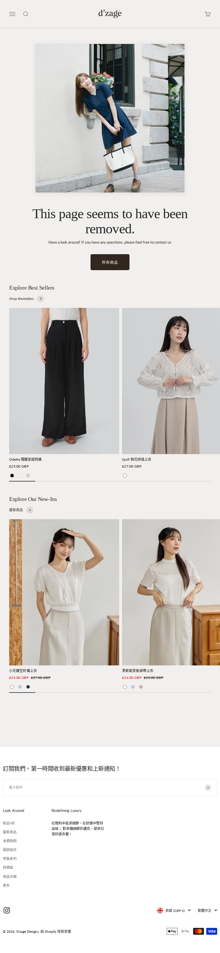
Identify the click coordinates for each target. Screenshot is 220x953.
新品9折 (9, 823)
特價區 (8, 867)
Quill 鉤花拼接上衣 (136, 459)
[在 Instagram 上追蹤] (7, 910)
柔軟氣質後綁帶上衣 (137, 671)
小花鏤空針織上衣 (23, 671)
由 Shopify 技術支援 (55, 931)
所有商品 (110, 262)
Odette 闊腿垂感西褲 (25, 459)
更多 (6, 885)
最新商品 (10, 832)
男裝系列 (10, 858)
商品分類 (10, 876)
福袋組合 (10, 850)
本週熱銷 (10, 841)
